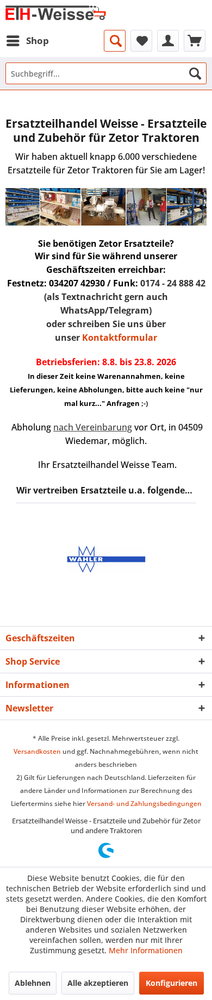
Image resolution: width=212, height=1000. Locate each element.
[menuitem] (27, 41)
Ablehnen (33, 983)
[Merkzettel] (141, 41)
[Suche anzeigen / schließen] (115, 41)
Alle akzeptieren (97, 983)
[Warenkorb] (194, 41)
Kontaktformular (119, 337)
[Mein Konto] (168, 41)
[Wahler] (106, 559)
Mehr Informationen (146, 950)
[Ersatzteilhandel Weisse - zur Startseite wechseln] (55, 14)
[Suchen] (195, 73)
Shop (37, 40)
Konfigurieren (171, 983)
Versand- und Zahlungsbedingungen (144, 803)
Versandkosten (37, 751)
